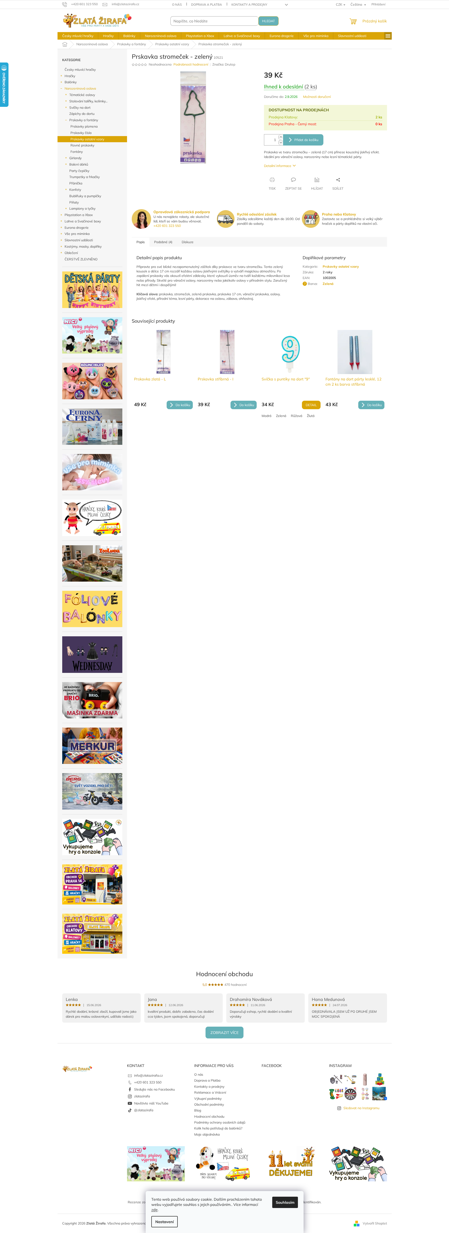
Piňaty (74, 202)
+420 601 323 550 (167, 226)
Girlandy (75, 158)
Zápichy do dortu (82, 114)
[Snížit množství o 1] (280, 142)
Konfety (75, 189)
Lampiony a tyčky (82, 208)
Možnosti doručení (317, 97)
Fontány (76, 152)
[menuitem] (78, 36)
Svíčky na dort (80, 107)
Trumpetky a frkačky (84, 177)
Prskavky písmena (84, 126)
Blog (197, 1110)
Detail (311, 405)
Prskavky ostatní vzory (87, 139)
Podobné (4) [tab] (163, 242)
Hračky (70, 76)
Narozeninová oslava (80, 88)
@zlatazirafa (143, 1110)
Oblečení (71, 253)
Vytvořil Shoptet (375, 1223)
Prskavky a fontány (83, 120)
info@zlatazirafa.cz (148, 1075)
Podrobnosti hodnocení (190, 64)
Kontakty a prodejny (249, 4)
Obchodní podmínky (209, 1104)
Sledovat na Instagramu (361, 1108)
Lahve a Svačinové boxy (83, 221)
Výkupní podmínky (208, 1098)
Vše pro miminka (77, 234)
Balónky (71, 82)
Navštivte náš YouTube (151, 1103)
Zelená (281, 416)
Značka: (223, 64)
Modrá (266, 416)
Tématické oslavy (82, 95)
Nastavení (164, 1221)
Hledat (268, 21)
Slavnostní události (79, 240)
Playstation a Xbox (79, 215)
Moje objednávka (207, 1134)
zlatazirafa (142, 1096)
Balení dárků (78, 164)
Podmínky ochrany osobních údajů (219, 1122)
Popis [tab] (140, 242)
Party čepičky (79, 171)
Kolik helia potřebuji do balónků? (218, 1128)
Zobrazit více (224, 1032)
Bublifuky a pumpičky (85, 196)
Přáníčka (75, 183)
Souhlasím (285, 1202)
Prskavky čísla (80, 133)
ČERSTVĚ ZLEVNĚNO (81, 259)
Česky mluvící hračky (80, 69)
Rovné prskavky (82, 145)
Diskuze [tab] (188, 242)
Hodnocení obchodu (224, 974)
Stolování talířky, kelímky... (88, 101)
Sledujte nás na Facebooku (154, 1089)
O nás (177, 4)
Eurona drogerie (77, 227)
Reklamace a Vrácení (210, 1092)
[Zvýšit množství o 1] (280, 137)
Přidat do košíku (306, 140)
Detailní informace (277, 166)
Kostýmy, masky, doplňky (83, 246)
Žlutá (310, 416)
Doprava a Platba (206, 4)
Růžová (296, 416)
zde (154, 1209)
